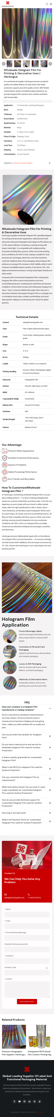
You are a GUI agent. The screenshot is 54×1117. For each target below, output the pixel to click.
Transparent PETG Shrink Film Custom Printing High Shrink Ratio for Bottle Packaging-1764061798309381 (40, 1053)
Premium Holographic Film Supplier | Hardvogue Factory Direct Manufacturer (14, 1053)
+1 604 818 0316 (34, 898)
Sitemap (40, 1112)
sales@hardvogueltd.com (14, 898)
